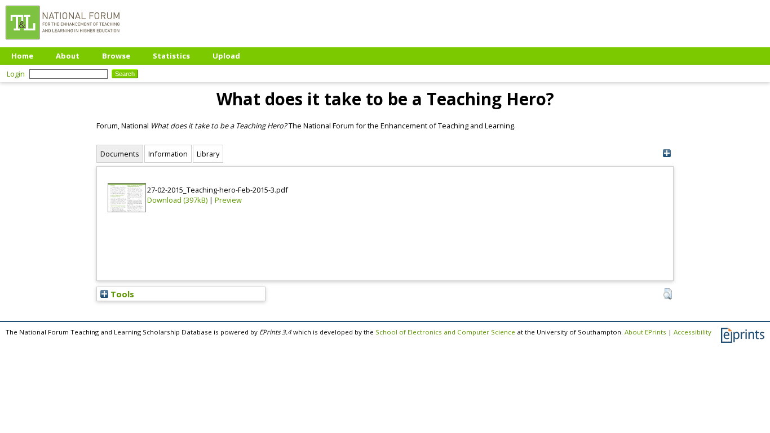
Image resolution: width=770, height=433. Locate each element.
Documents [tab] (119, 154)
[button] (667, 294)
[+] (666, 153)
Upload (226, 56)
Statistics (171, 56)
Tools (121, 294)
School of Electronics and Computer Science (445, 332)
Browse (116, 56)
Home (22, 56)
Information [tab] (168, 154)
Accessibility (692, 332)
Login (16, 74)
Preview (228, 200)
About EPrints (645, 332)
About (67, 56)
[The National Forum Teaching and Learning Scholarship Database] (62, 42)
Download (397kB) (177, 200)
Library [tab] (208, 154)
